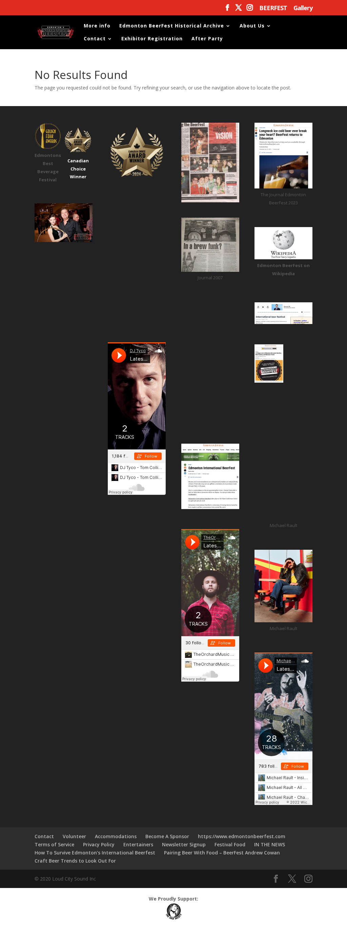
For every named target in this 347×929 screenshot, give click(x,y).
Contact (95, 39)
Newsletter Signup (184, 844)
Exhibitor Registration (152, 39)
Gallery (302, 8)
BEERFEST (273, 8)
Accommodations (116, 836)
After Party (207, 39)
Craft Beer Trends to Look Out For (75, 860)
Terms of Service (54, 844)
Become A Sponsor (167, 836)
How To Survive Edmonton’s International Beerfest (95, 852)
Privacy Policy (99, 844)
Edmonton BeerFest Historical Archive (171, 26)
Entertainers (138, 844)
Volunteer (74, 836)
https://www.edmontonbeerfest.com (241, 836)
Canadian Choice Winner (78, 169)
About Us (252, 26)
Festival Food (230, 844)
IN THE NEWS (269, 844)
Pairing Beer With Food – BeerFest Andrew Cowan (222, 852)
